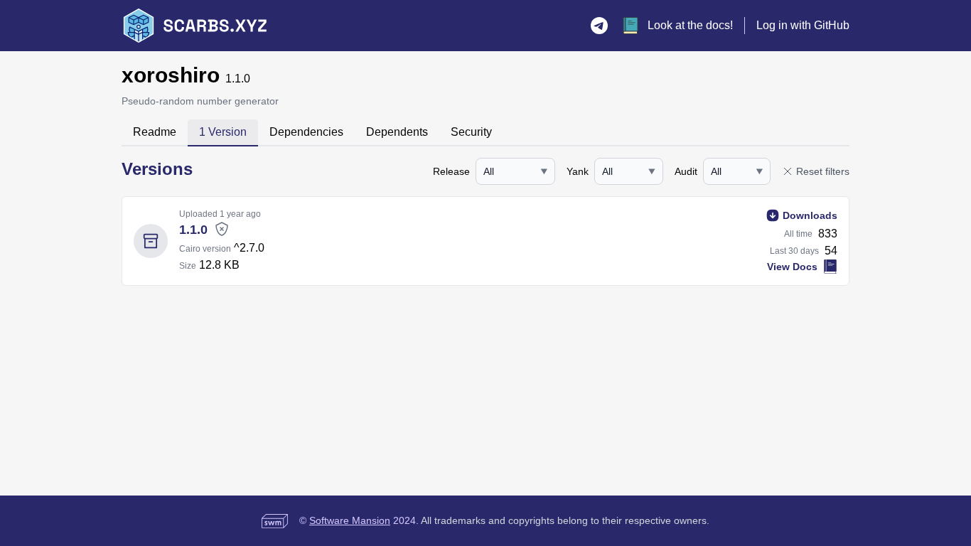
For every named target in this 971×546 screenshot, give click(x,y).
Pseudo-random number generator (200, 101)
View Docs (792, 266)
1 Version (223, 132)
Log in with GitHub (802, 25)
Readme (154, 132)
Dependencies (306, 132)
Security (471, 132)
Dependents (397, 132)
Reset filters (822, 171)
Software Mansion (349, 520)
